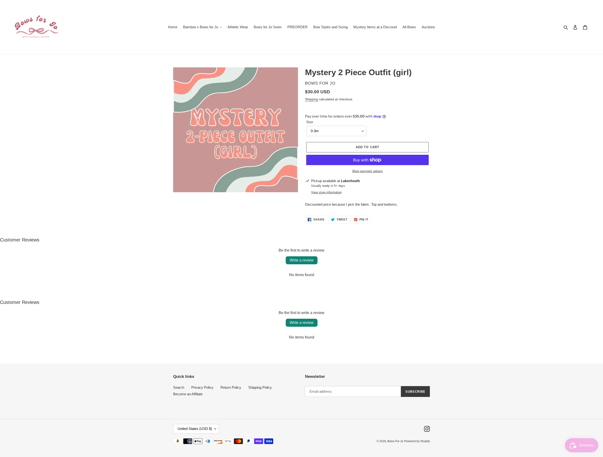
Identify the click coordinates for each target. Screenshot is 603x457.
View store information (326, 192)
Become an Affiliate (188, 394)
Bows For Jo (395, 441)
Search (178, 387)
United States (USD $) (195, 429)
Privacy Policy (202, 387)
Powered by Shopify (417, 441)
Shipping (311, 99)
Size (309, 122)
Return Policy (230, 387)
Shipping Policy (260, 387)
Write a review (302, 260)
